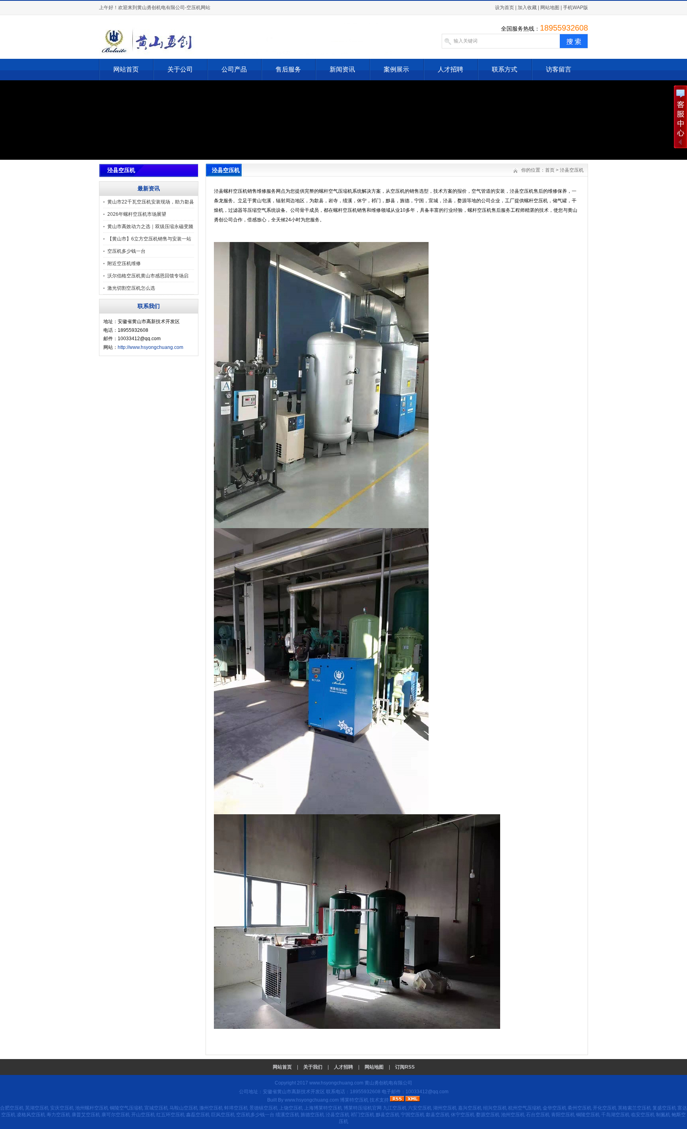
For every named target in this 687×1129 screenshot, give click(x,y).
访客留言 (558, 69)
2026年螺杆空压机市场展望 (136, 214)
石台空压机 (538, 1114)
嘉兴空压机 (470, 1108)
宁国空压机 (413, 1114)
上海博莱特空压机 (323, 1108)
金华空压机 (555, 1108)
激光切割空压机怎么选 (131, 288)
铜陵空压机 (588, 1114)
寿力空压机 (58, 1114)
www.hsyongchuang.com (336, 1083)
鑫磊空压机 (198, 1114)
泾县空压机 (572, 170)
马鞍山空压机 (183, 1108)
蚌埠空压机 (236, 1108)
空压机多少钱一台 (126, 251)
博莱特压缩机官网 (363, 1108)
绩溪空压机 (287, 1114)
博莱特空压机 (354, 1100)
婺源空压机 (488, 1114)
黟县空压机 (388, 1114)
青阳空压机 (563, 1114)
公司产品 (234, 69)
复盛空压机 (664, 1108)
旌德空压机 (312, 1114)
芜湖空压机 (37, 1108)
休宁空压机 (463, 1114)
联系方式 (504, 69)
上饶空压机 (291, 1108)
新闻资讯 (342, 69)
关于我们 (312, 1067)
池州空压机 (513, 1114)
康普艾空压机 (86, 1114)
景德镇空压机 (263, 1108)
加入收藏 (527, 7)
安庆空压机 (62, 1108)
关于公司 (180, 69)
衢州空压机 (580, 1108)
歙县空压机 (438, 1114)
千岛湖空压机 (615, 1114)
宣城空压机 (156, 1108)
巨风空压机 (223, 1114)
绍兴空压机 (495, 1108)
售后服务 (288, 69)
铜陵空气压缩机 (126, 1108)
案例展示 (396, 69)
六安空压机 (420, 1108)
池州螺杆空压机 (92, 1108)
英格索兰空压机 (634, 1108)
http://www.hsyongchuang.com (150, 347)
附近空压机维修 (124, 263)
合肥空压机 (12, 1108)
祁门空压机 (363, 1114)
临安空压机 (643, 1114)
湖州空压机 (445, 1108)
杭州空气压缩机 (524, 1108)
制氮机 (663, 1114)
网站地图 (549, 7)
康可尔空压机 (115, 1114)
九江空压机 (395, 1108)
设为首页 (504, 7)
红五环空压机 (170, 1114)
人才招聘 (450, 69)
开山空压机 (143, 1114)
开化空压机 (605, 1108)
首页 (550, 170)
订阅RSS (405, 1067)
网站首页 (126, 69)
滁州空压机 (211, 1108)
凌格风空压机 (31, 1114)
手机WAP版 (575, 7)
